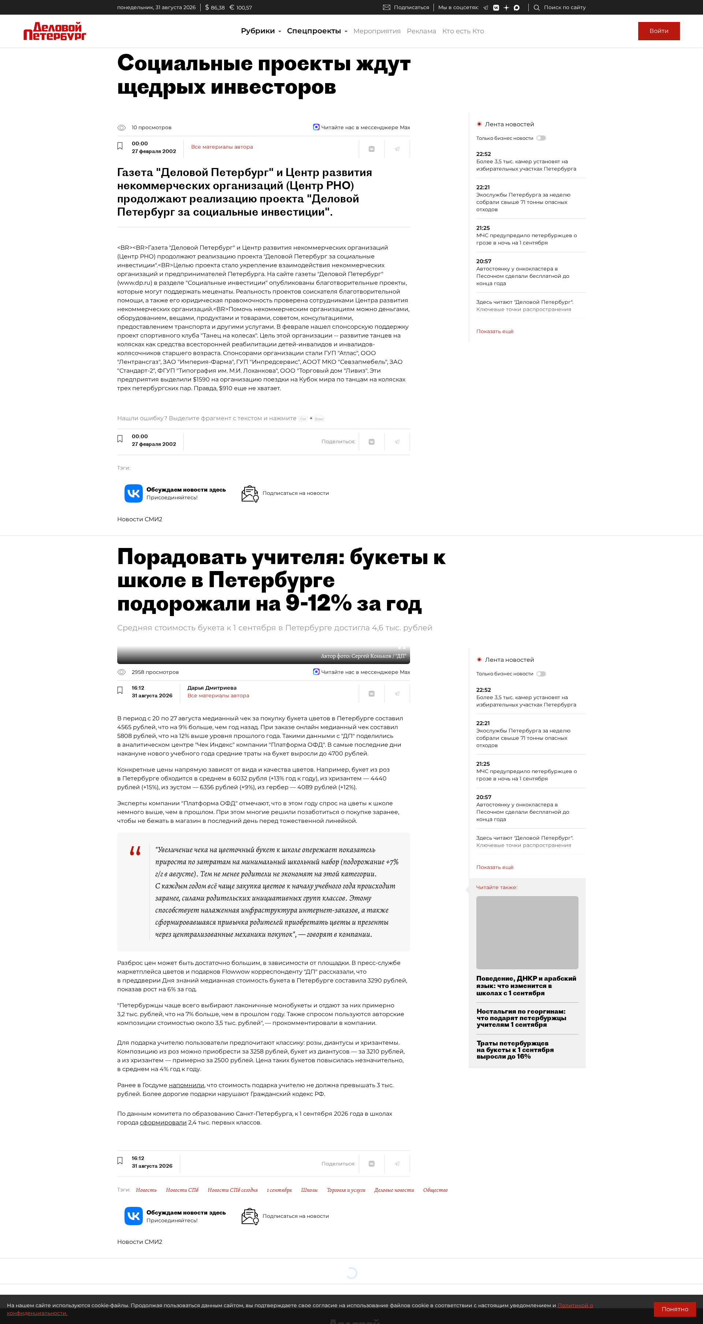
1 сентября (279, 1190)
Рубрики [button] (259, 30)
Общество (435, 1190)
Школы (309, 1190)
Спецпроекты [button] (315, 30)
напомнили (186, 1085)
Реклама (421, 31)
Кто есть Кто (463, 31)
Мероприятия (377, 31)
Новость (146, 1190)
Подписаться (411, 7)
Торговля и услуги (346, 1190)
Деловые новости (394, 1190)
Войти (659, 30)
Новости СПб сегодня (233, 1190)
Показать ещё (495, 331)
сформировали (163, 1122)
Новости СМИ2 (139, 519)
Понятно (675, 1309)
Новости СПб (182, 1190)
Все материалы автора (222, 146)
